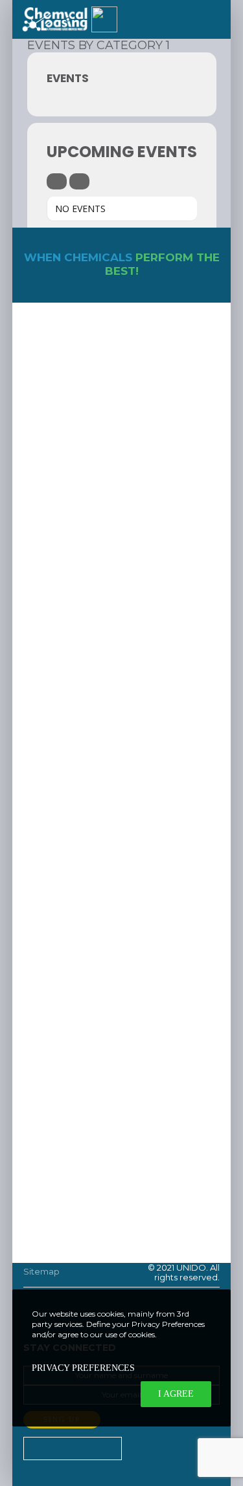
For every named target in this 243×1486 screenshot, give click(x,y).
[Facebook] (170, 1448)
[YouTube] (201, 1448)
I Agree (176, 1394)
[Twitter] (140, 1448)
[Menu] (212, 19)
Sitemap (41, 1271)
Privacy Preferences (83, 1368)
